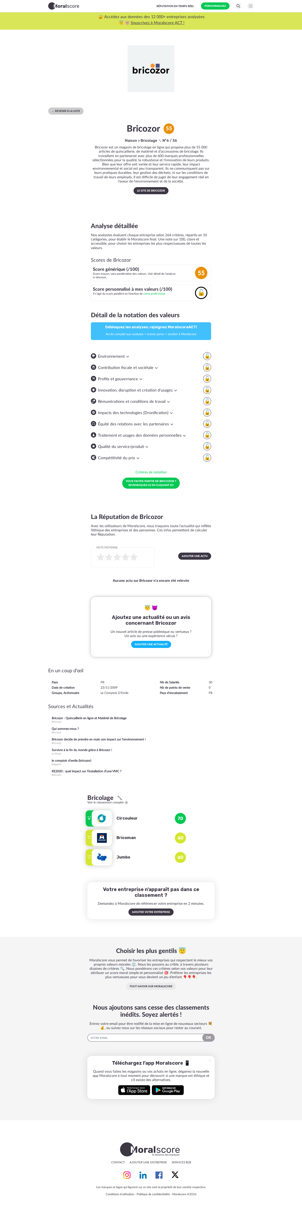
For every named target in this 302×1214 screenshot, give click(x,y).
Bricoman (126, 837)
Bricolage (149, 140)
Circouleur (127, 818)
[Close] (210, 1060)
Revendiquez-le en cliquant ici (151, 482)
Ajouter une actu (195, 556)
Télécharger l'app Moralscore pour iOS (134, 1090)
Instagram (126, 1175)
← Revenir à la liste (66, 111)
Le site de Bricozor (151, 190)
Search (238, 6)
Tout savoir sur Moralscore (151, 986)
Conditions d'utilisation (120, 1194)
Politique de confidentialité (153, 1194)
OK (208, 1037)
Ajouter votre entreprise (151, 912)
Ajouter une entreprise (148, 1162)
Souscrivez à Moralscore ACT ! (157, 23)
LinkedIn (143, 1175)
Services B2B (181, 1162)
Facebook (158, 1175)
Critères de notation (151, 472)
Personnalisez (215, 6)
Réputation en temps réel (175, 6)
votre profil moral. (154, 293)
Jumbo (123, 857)
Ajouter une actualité (151, 644)
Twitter (175, 1175)
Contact (118, 1162)
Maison (131, 140)
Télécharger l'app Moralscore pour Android (168, 1090)
